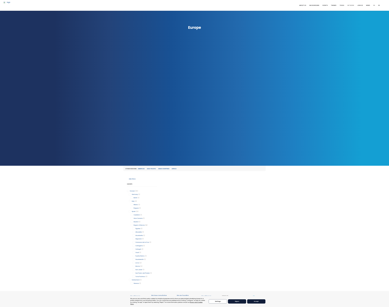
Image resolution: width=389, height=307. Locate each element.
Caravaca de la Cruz (142, 242)
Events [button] (325, 5)
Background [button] (314, 5)
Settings (218, 301)
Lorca (137, 263)
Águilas (137, 229)
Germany (135, 194)
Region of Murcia (139, 225)
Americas (141, 169)
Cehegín (138, 249)
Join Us (360, 5)
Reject (237, 301)
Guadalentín (139, 259)
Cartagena (139, 246)
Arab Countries (163, 169)
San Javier (138, 270)
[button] (384, 5)
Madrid (136, 222)
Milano (136, 205)
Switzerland (135, 280)
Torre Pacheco (140, 276)
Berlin (135, 198)
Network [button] (350, 5)
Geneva (136, 283)
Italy (133, 201)
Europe (132, 191)
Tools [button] (342, 5)
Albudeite (138, 232)
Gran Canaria (138, 218)
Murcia (137, 266)
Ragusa (136, 208)
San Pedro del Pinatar (142, 273)
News (368, 5)
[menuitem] (303, 5)
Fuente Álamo (140, 256)
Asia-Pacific (151, 169)
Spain (134, 211)
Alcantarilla (139, 235)
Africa (174, 169)
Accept (256, 301)
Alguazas (138, 239)
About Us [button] (302, 5)
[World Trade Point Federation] (8, 6)
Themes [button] (333, 5)
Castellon (137, 215)
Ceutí (137, 252)
